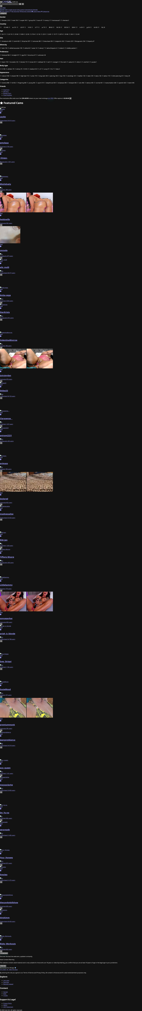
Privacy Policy (7, 1003)
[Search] (23, 4)
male (6, 10)
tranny (22, 10)
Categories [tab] (3, 13)
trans (18, 10)
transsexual (28, 10)
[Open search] (1, 6)
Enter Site (3, 966)
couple (10, 10)
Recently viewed (8, 984)
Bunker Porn (7, 93)
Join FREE (3, 8)
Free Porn (6, 90)
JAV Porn (6, 91)
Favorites (6, 982)
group (14, 10)
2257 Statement (8, 1007)
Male (4, 994)
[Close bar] (70, 98)
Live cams (6, 980)
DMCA (5, 1005)
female (2, 10)
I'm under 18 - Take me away (9, 970)
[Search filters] (20, 4)
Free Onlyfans (7, 95)
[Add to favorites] (1, 122)
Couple (5, 995)
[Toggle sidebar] (1, 2)
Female (5, 992)
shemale (35, 10)
